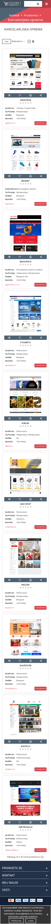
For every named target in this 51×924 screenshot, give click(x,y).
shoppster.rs (11, 688)
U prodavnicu (40, 123)
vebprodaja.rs (11, 850)
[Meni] (46, 4)
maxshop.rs (10, 527)
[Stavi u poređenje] (31, 95)
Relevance (17, 41)
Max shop (25, 504)
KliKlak (25, 423)
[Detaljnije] (9, 95)
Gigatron (25, 100)
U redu (31, 921)
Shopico (25, 746)
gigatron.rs (10, 123)
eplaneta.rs (10, 365)
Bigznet (25, 181)
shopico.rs (10, 769)
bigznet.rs (9, 203)
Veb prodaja (25, 827)
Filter (6, 41)
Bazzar (25, 585)
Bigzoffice (25, 261)
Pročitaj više (16, 921)
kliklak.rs (9, 446)
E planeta (25, 342)
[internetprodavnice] (12, 4)
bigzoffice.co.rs (12, 284)
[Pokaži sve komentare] (25, 103)
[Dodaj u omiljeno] (20, 95)
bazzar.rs (9, 607)
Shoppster (25, 665)
